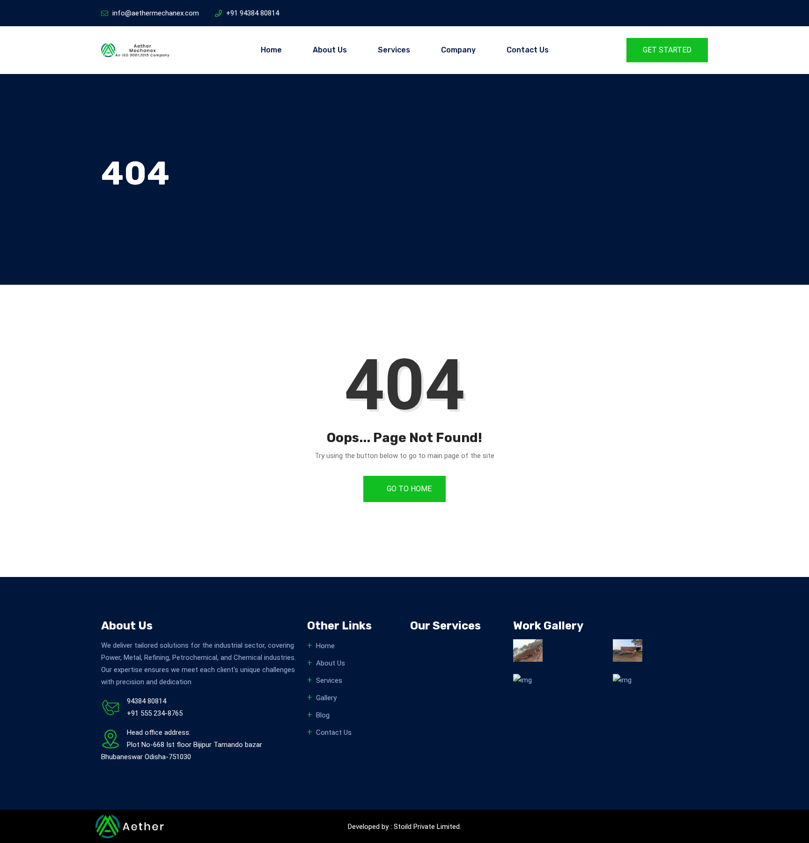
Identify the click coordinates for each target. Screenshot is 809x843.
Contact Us (528, 49)
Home (271, 49)
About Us (330, 49)
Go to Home (408, 488)
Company (458, 49)
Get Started (667, 49)
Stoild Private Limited (427, 826)
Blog (323, 715)
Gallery (326, 698)
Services (394, 49)
